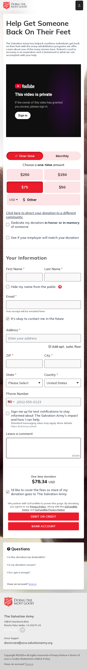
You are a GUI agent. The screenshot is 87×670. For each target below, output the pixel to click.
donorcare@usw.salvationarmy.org (28, 643)
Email (10, 296)
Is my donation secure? (22, 564)
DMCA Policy (42, 658)
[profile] (63, 5)
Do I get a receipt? (19, 572)
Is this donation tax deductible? (26, 557)
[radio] (27, 156)
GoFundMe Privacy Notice (50, 509)
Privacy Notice (58, 655)
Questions (20, 548)
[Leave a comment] (43, 448)
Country (50, 375)
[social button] (79, 5)
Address (12, 330)
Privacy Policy (38, 506)
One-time (27, 156)
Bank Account (44, 526)
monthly (62, 156)
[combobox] (11, 402)
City (47, 355)
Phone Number (17, 394)
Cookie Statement (22, 658)
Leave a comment (19, 434)
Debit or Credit (43, 516)
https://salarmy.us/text (23, 426)
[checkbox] (43, 225)
